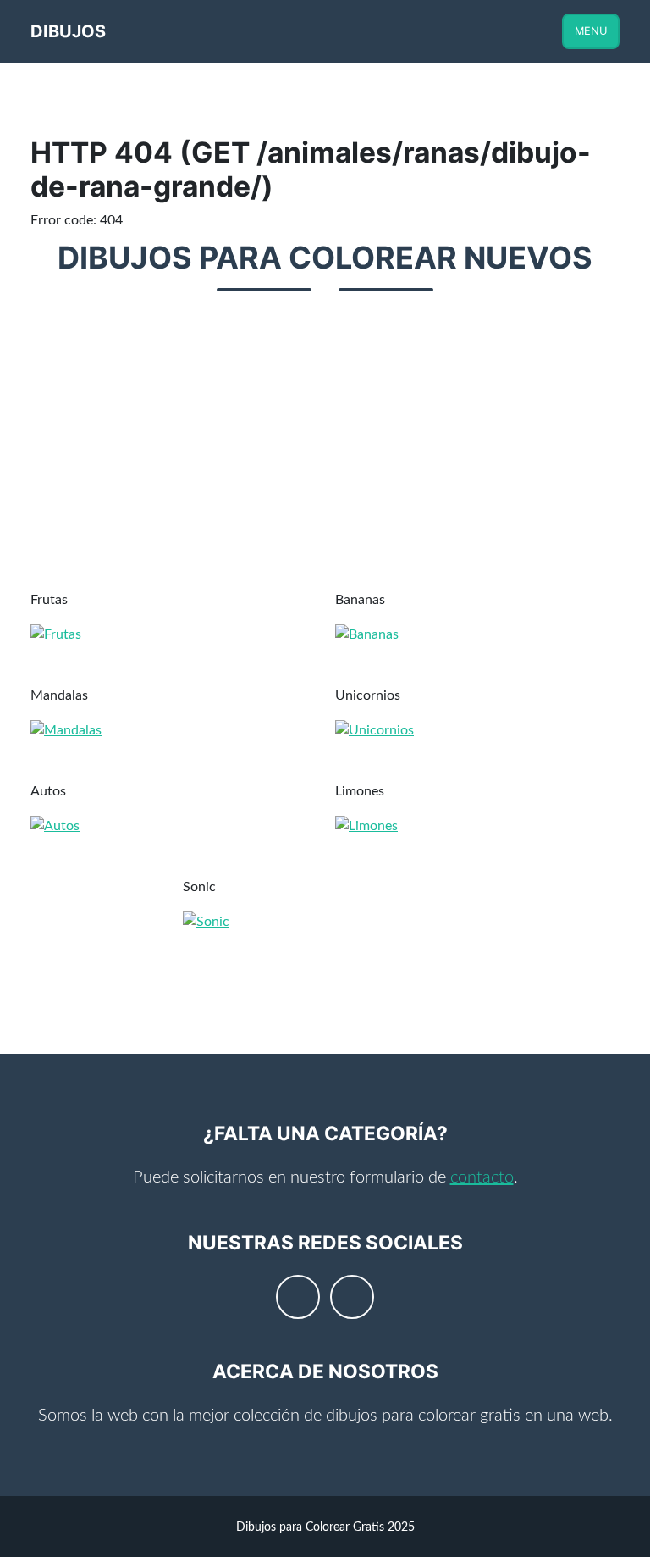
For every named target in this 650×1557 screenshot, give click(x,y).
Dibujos (68, 31)
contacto (482, 1177)
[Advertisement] (325, 450)
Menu (591, 31)
